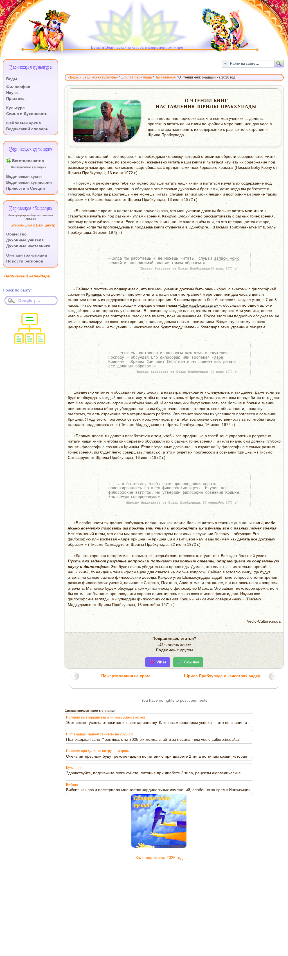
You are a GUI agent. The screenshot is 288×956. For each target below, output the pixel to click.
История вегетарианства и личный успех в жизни (105, 717)
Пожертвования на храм (125, 676)
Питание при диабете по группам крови (98, 751)
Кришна (115, 361)
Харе (218, 357)
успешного (225, 414)
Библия (72, 785)
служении (219, 353)
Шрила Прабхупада (136, 77)
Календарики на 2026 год (159, 858)
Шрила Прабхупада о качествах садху (222, 676)
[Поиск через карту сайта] (29, 342)
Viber (157, 662)
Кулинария (75, 768)
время (106, 211)
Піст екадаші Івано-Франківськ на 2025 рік (99, 734)
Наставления (165, 77)
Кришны (93, 294)
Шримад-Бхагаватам (199, 305)
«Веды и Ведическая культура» (93, 77)
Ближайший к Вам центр (32, 225)
